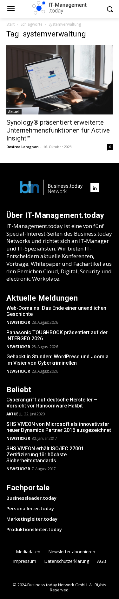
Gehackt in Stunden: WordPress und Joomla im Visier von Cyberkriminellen (57, 360)
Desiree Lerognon (22, 146)
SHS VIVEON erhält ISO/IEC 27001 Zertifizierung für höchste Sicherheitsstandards (45, 455)
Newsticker (18, 322)
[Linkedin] (94, 187)
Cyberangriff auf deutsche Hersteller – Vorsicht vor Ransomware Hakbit (51, 403)
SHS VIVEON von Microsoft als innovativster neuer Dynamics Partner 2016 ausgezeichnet (58, 427)
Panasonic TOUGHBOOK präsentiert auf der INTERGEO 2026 (57, 335)
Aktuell (14, 111)
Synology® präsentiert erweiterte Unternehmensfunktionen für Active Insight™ (58, 130)
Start (10, 24)
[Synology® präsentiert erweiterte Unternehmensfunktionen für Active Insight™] (59, 79)
